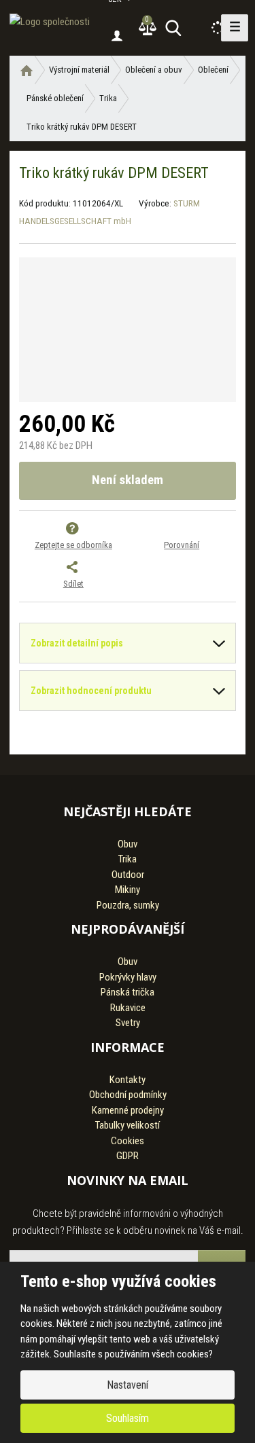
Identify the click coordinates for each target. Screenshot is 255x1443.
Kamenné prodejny (128, 1110)
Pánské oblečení (55, 98)
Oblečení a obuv (153, 70)
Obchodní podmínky (128, 1095)
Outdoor (128, 875)
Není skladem (127, 480)
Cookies (127, 1141)
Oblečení (213, 70)
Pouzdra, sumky (128, 905)
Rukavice (128, 1008)
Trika (108, 98)
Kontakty (127, 1080)
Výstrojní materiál (79, 70)
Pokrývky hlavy (127, 977)
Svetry (128, 1023)
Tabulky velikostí (127, 1125)
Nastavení (127, 1384)
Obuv (127, 844)
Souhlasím (127, 1418)
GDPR (127, 1156)
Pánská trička (127, 992)
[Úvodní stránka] (50, 18)
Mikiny (127, 889)
